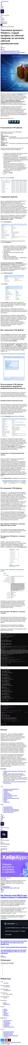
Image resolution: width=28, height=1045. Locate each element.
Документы (6, 1024)
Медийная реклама (8, 1033)
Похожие (11, 963)
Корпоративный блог (8, 1031)
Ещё (5, 957)
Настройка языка (4, 1042)
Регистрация (6, 1004)
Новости (5, 1010)
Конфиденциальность (8, 1026)
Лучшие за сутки (4, 963)
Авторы (5, 1014)
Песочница (6, 1015)
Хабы (4, 1011)
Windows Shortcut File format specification (13, 773)
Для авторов (6, 1021)
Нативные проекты (8, 1034)
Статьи (5, 1009)
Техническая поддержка (15, 1042)
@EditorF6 (7, 844)
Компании (6, 1013)
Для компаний (6, 1023)
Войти (5, 1002)
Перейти (3, 884)
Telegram (3, 830)
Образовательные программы (10, 1035)
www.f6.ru (5, 983)
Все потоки (5, 1)
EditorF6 (3, 26)
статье (2, 349)
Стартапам (6, 1037)
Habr (8, 1043)
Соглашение (6, 1025)
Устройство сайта (7, 1020)
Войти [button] (2, 9)
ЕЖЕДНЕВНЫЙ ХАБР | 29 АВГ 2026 (10, 887)
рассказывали (19, 93)
